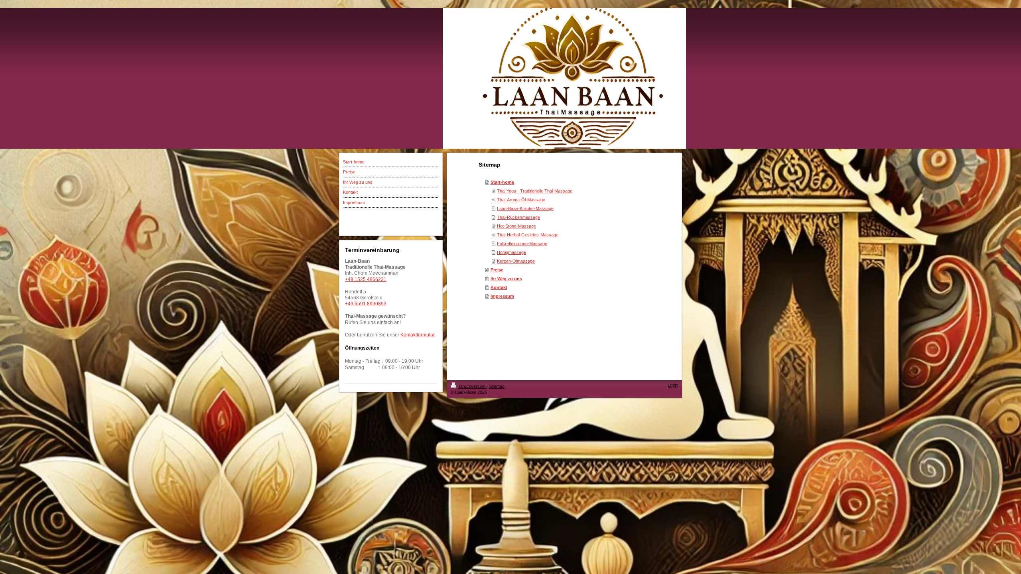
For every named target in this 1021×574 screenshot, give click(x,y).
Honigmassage (511, 252)
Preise (497, 269)
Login (673, 385)
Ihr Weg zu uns (506, 278)
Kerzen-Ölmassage (516, 261)
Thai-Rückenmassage (518, 217)
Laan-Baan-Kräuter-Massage (525, 208)
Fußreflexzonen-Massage (522, 243)
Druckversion (472, 386)
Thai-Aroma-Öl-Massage (521, 199)
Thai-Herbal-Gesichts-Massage (527, 234)
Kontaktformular (417, 335)
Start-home (502, 182)
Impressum (502, 296)
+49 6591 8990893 (365, 304)
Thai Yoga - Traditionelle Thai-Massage (534, 191)
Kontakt (499, 287)
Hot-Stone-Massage (516, 226)
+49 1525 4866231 (365, 279)
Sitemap (497, 386)
